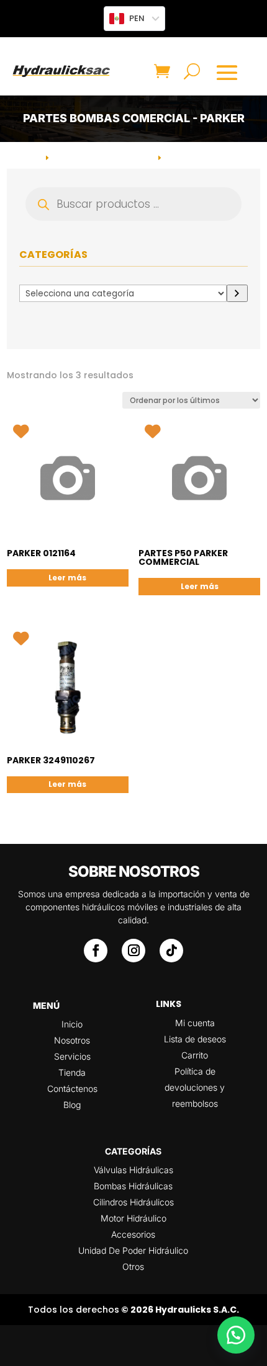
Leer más (67, 577)
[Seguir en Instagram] (133, 950)
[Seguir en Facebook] (95, 950)
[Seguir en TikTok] (171, 950)
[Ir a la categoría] (237, 293)
